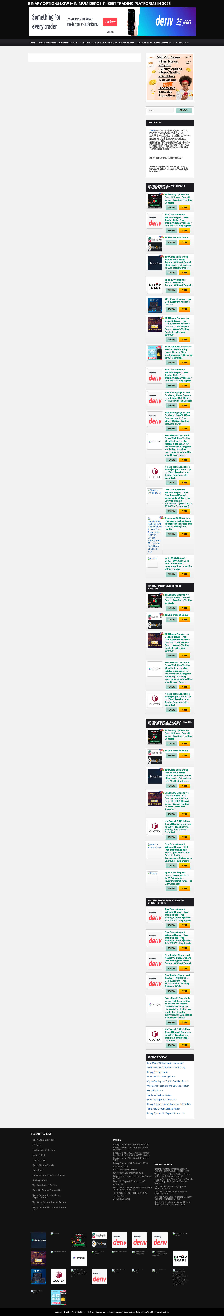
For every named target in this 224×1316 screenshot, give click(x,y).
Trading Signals (39, 1160)
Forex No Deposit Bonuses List (161, 1100)
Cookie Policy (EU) (121, 1199)
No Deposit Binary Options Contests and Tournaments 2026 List (132, 1189)
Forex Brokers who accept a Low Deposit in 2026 (107, 43)
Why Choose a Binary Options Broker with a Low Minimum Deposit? (172, 1175)
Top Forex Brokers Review (159, 1095)
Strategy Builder (39, 1180)
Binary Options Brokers (43, 1140)
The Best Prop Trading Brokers (154, 43)
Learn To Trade (39, 1155)
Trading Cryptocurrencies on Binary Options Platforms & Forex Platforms (171, 1170)
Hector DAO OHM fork (43, 1150)
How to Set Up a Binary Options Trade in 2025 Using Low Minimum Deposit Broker (173, 1181)
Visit (184, 208)
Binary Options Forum (157, 1072)
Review (171, 208)
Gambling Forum (155, 1091)
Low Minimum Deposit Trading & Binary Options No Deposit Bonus (173, 1198)
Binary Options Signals (43, 1165)
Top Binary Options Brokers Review (163, 1109)
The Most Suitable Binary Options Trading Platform (170, 1188)
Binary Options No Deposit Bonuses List (166, 1113)
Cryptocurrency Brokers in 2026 (128, 1173)
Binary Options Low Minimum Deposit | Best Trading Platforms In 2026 (99, 4)
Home (33, 43)
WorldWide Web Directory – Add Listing (166, 1068)
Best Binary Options (160, 1312)
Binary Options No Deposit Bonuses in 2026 (131, 1159)
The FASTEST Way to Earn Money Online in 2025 (170, 1193)
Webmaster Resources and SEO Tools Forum (168, 1086)
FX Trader (36, 1145)
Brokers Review (120, 1167)
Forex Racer (38, 1170)
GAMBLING (118, 1185)
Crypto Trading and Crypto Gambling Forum (167, 1081)
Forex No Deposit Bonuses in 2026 (129, 1181)
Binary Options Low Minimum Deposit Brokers (169, 1104)
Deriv (152, 131)
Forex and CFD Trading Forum (161, 1077)
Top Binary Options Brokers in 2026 (58, 43)
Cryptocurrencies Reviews (125, 1170)
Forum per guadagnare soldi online (48, 1175)
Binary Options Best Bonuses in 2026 (130, 1145)
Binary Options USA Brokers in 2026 (130, 1163)
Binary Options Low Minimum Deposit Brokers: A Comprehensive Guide (172, 1203)
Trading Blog (181, 43)
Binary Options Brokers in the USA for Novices (131, 1149)
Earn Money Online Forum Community (165, 1063)
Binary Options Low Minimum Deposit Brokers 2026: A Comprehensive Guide (131, 1154)
